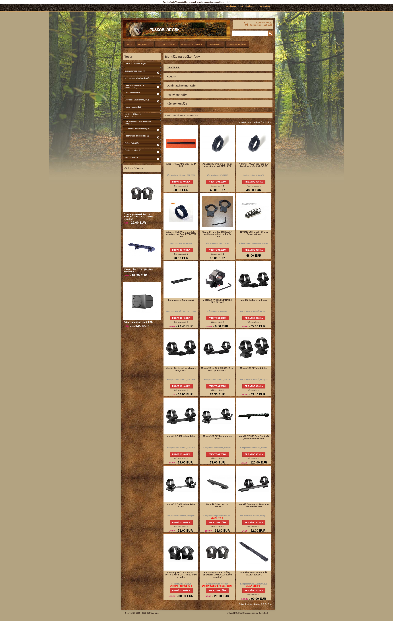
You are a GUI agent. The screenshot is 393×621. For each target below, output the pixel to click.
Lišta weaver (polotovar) (181, 300)
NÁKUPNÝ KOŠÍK (261, 24)
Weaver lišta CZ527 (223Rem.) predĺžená (139, 270)
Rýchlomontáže (177, 103)
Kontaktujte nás (214, 44)
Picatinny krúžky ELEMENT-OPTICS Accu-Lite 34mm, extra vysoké (181, 574)
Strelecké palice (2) (133, 150)
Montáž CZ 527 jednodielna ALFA (217, 437)
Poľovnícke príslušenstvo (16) (137, 129)
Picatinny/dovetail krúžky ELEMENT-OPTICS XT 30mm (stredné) (138, 216)
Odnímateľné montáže (181, 85)
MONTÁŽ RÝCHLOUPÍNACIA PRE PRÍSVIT (217, 301)
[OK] (228, 2)
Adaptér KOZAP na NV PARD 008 (181, 165)
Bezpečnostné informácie (191, 44)
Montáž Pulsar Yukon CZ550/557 (217, 505)
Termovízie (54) (131, 157)
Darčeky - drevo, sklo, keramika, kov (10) (138, 122)
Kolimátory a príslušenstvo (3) (137, 78)
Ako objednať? (144, 44)
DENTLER (173, 67)
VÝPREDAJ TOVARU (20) (135, 64)
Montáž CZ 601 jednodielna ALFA (181, 505)
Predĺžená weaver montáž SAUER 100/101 (253, 573)
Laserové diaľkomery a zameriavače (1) (134, 86)
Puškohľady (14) (132, 143)
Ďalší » (268, 122)
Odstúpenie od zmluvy (237, 44)
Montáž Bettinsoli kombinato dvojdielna (181, 369)
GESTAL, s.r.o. (153, 613)
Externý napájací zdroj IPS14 (138, 322)
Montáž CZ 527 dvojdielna (253, 368)
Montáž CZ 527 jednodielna (181, 436)
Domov (129, 44)
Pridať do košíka (181, 182)
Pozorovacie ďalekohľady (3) (137, 136)
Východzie (181, 115)
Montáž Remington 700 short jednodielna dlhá (254, 505)
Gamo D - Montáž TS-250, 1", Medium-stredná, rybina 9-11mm (217, 234)
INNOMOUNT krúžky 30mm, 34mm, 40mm (254, 233)
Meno (189, 115)
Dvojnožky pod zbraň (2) (135, 71)
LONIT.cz (238, 613)
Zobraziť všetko (245, 122)
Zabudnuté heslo (248, 6)
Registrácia (265, 6)
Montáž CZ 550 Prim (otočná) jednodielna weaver (254, 437)
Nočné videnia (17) (133, 107)
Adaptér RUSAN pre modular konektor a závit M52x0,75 (253, 165)
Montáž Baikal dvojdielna (254, 300)
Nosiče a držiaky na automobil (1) (133, 115)
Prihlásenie (231, 6)
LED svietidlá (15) (132, 93)
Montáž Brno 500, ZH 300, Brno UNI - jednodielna (217, 369)
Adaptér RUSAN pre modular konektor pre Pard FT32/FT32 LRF (181, 234)
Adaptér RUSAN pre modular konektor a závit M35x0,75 (217, 165)
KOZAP (171, 76)
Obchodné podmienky (166, 44)
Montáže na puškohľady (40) (137, 100)
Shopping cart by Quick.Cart (255, 613)
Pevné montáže (177, 94)
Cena (195, 115)
